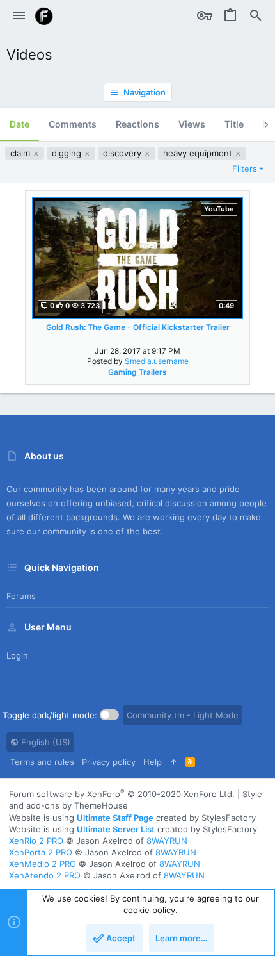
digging (68, 153)
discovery (123, 153)
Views (191, 124)
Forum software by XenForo (122, 794)
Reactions (137, 124)
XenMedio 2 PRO (42, 864)
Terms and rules (42, 762)
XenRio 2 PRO (36, 841)
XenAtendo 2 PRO (45, 875)
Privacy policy (109, 762)
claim (21, 153)
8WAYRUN (166, 841)
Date (19, 124)
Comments (73, 124)
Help (152, 762)
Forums (21, 596)
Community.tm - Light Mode (183, 715)
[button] (19, 16)
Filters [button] (244, 168)
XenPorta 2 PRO (40, 852)
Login (17, 655)
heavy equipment (199, 153)
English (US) (44, 742)
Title (234, 124)
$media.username (157, 361)
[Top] (174, 761)
